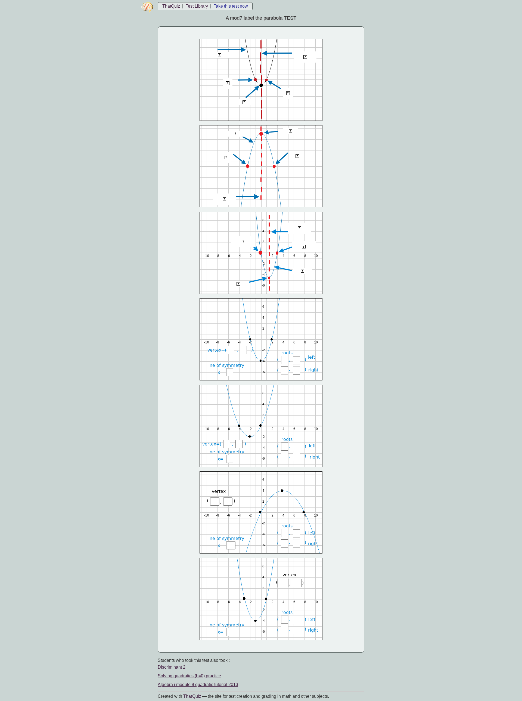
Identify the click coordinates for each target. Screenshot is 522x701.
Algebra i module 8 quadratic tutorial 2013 (198, 684)
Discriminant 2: (172, 667)
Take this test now (231, 6)
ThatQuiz (171, 6)
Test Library (197, 6)
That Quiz (192, 696)
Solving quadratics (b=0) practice (189, 676)
